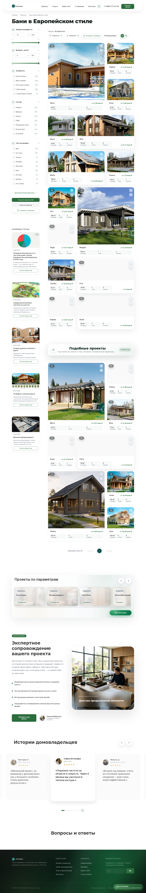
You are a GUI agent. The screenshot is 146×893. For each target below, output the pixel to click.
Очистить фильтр (26, 205)
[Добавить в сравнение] (101, 50)
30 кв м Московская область (126, 595)
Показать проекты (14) (26, 200)
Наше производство (64, 867)
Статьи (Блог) (86, 874)
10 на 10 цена (21, 595)
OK (130, 871)
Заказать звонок (128, 6)
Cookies (110, 888)
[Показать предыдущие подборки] (121, 581)
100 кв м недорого (56, 595)
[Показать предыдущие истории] (122, 743)
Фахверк (84, 867)
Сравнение (74, 35)
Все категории (120, 613)
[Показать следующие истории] (129, 743)
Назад (90, 551)
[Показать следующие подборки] (128, 581)
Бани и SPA (85, 871)
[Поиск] (99, 6)
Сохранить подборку (27, 210)
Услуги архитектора (64, 871)
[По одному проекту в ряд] (126, 35)
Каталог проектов (63, 863)
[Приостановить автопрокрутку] (82, 810)
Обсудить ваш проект (24, 718)
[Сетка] (122, 35)
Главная (14, 15)
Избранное (57, 35)
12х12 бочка (86, 595)
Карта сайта (120, 888)
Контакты (92, 6)
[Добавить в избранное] (101, 46)
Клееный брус (86, 863)
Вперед (109, 551)
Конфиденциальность (98, 888)
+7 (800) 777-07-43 (111, 6)
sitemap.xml (130, 888)
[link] (76, 78)
